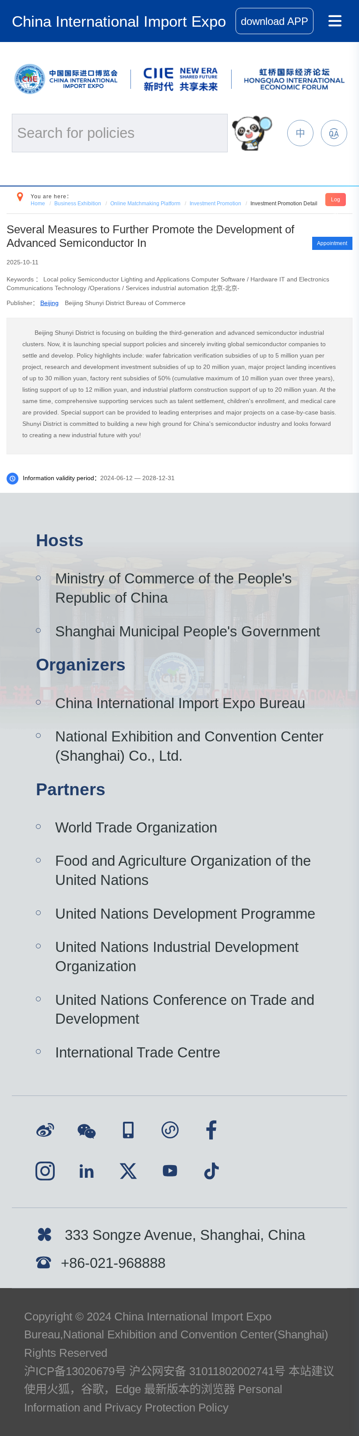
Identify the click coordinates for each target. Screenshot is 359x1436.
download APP (274, 21)
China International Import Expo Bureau (180, 703)
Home (38, 203)
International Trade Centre (137, 1052)
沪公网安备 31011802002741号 (207, 1371)
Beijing (49, 302)
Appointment (332, 243)
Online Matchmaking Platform (145, 203)
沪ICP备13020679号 (75, 1371)
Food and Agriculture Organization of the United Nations (183, 870)
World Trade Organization (136, 827)
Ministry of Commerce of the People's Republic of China (173, 588)
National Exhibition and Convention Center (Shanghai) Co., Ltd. (189, 746)
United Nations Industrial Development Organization (177, 956)
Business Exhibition (77, 203)
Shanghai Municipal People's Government (187, 631)
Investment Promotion (215, 203)
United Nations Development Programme (185, 914)
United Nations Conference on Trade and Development (184, 1009)
